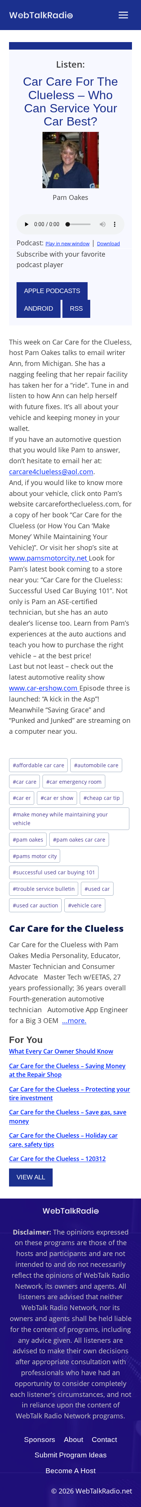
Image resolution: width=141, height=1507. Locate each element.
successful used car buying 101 (54, 872)
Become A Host (70, 1471)
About (73, 1440)
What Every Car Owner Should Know (61, 1051)
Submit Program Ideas (71, 1455)
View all (31, 1177)
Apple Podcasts (52, 291)
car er (22, 797)
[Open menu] (123, 15)
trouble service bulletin (44, 888)
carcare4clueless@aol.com (51, 471)
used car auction (35, 905)
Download (108, 243)
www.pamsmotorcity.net (49, 557)
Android (38, 308)
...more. (74, 1020)
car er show (57, 797)
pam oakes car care (79, 839)
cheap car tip (101, 797)
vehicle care (85, 905)
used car (97, 888)
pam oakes (28, 839)
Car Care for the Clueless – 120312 (57, 1159)
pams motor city (35, 856)
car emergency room (74, 781)
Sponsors (39, 1440)
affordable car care (38, 765)
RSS (76, 308)
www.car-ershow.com (44, 687)
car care (24, 781)
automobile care (96, 765)
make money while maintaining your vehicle (60, 819)
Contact (104, 1440)
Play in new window (67, 243)
